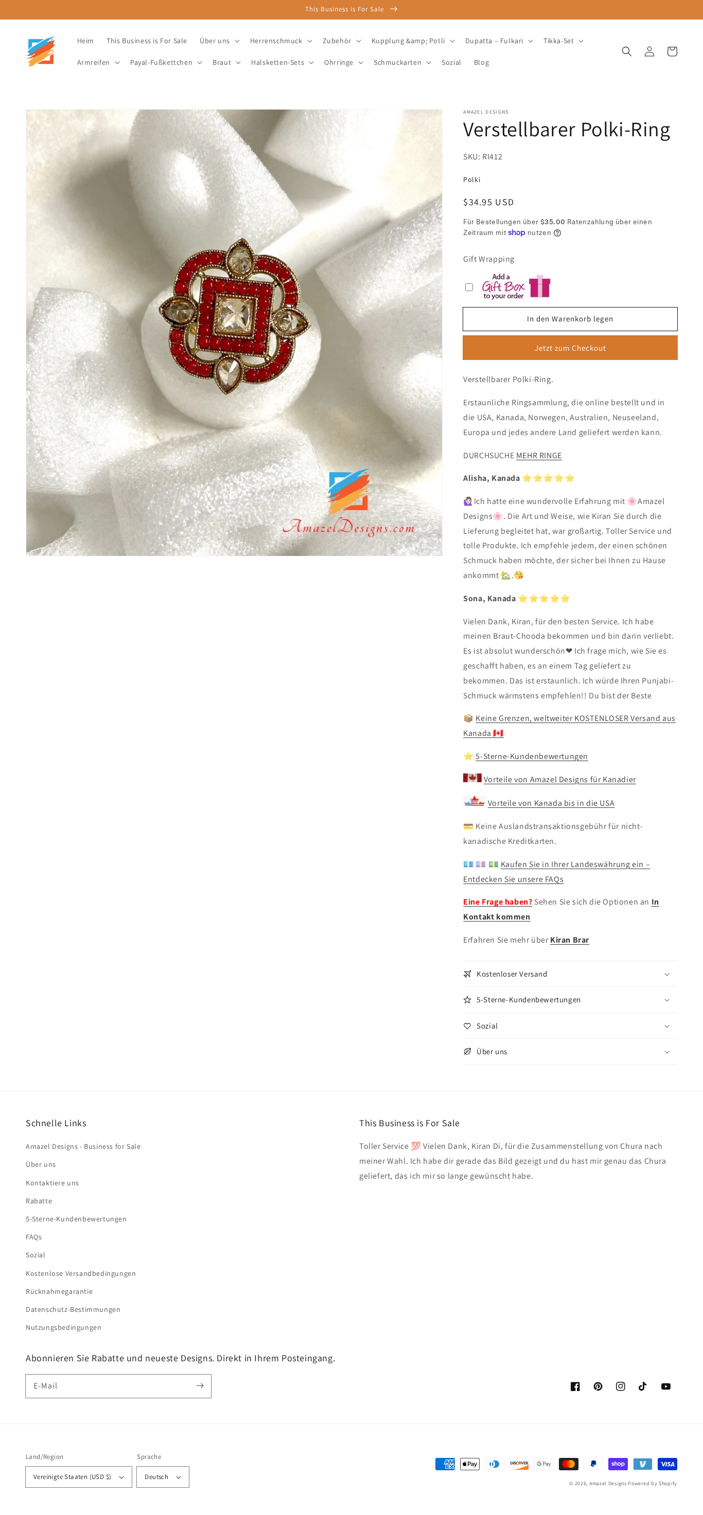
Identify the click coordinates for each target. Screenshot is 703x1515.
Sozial (36, 1254)
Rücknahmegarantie (59, 1291)
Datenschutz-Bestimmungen (73, 1309)
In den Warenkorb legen (570, 318)
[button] (627, 51)
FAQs (34, 1236)
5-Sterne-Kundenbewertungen (532, 756)
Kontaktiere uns (52, 1182)
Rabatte (39, 1200)
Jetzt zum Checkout (570, 348)
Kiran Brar (569, 939)
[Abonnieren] (199, 1386)
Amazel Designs (608, 1483)
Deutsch (156, 1476)
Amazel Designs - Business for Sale (83, 1146)
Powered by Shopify (652, 1483)
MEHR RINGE (539, 455)
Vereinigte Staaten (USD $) (72, 1476)
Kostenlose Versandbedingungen (81, 1273)
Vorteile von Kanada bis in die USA (551, 803)
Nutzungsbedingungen (63, 1327)
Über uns (41, 1164)
